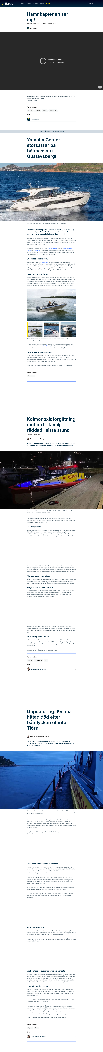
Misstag (38, 110)
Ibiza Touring (47, 346)
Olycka (45, 110)
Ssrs (46, 660)
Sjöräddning (38, 660)
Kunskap (35, 3)
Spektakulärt (53, 110)
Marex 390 (45, 262)
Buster (50, 248)
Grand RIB (37, 250)
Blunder (30, 110)
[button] (75, 304)
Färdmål (28, 3)
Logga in (91, 3)
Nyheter (48, 3)
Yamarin (54, 248)
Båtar (22, 3)
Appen (42, 3)
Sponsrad (30, 376)
